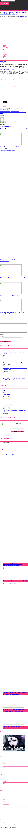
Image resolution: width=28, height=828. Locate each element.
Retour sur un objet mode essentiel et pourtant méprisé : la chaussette (14, 710)
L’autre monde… (12, 3)
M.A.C (12, 72)
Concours (5, 57)
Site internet (2, 339)
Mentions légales (6, 769)
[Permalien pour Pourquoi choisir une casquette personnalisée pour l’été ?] (5, 126)
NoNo (4, 69)
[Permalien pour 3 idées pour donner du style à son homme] (11, 293)
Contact (4, 765)
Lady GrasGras (6, 804)
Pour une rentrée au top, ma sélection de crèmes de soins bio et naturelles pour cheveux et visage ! (15, 7)
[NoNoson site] (0, 122)
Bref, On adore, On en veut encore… (9, 111)
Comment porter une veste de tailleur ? (9, 146)
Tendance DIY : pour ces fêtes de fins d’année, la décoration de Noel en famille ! (15, 5)
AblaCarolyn (5, 794)
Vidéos (4, 58)
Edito (7, 47)
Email (1, 336)
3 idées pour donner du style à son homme (10, 295)
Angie (4, 801)
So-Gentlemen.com (23, 16)
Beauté (4, 50)
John (4, 806)
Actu (4, 46)
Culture (4, 55)
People (4, 52)
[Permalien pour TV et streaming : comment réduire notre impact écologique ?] (7, 408)
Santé (4, 53)
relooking (2, 109)
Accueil (4, 45)
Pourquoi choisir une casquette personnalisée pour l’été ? (14, 8)
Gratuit (12, 108)
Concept (4, 763)
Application (5, 785)
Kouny (4, 799)
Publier (4, 781)
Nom (1, 334)
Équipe (4, 760)
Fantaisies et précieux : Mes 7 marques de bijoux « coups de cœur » (15, 693)
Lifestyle (5, 54)
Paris (22, 108)
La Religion (11, 2)
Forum (4, 783)
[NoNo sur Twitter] (2, 122)
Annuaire (4, 778)
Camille (4, 797)
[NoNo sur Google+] (5, 122)
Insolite (4, 56)
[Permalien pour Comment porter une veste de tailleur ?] (11, 144)
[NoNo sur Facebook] (3, 122)
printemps (25, 108)
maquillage (18, 108)
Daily (7, 48)
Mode (4, 49)
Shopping (6, 109)
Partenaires (5, 767)
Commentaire (3, 322)
